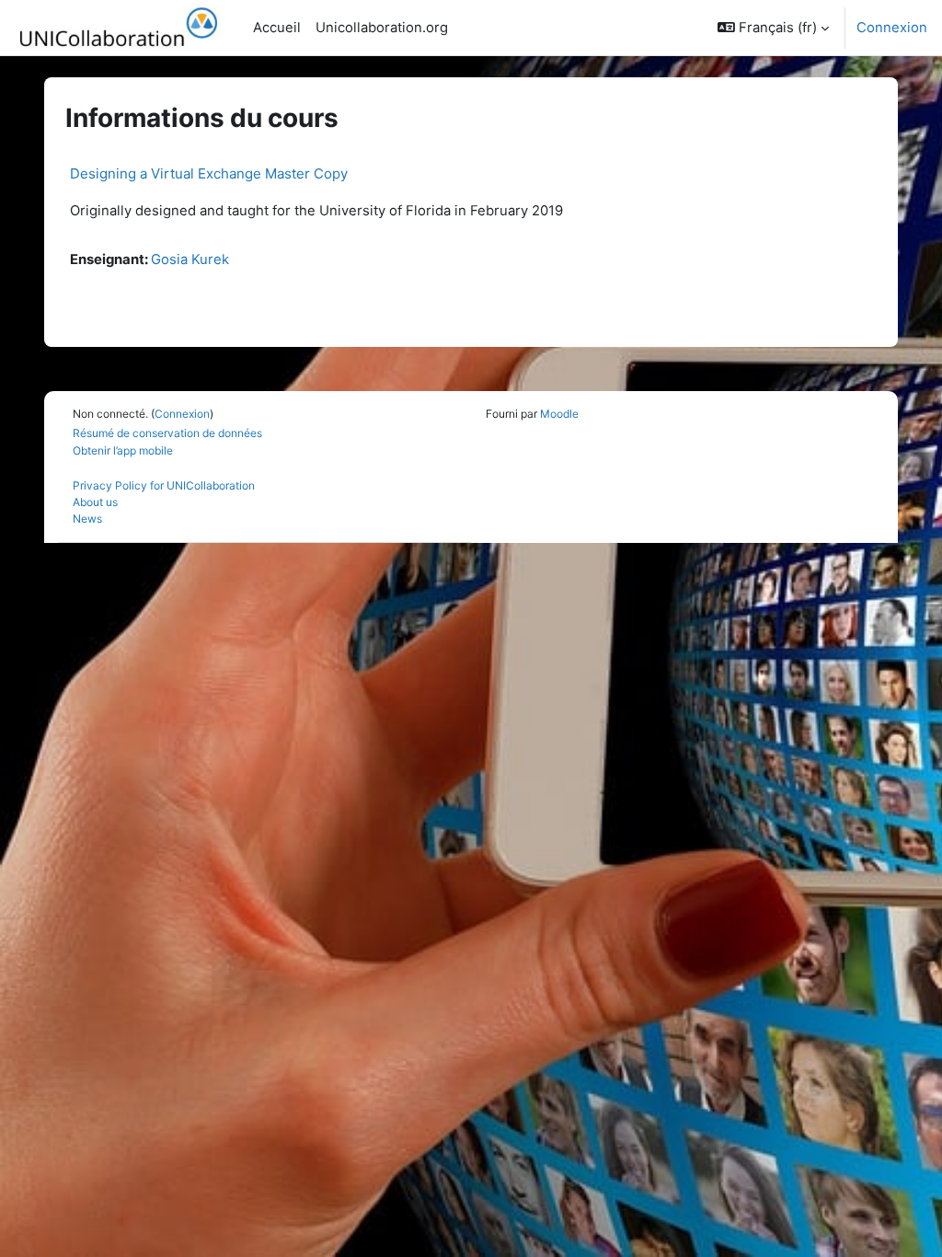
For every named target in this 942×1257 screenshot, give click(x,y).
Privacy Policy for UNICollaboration (164, 485)
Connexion (891, 27)
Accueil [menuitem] (277, 27)
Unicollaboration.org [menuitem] (382, 27)
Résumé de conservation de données (167, 433)
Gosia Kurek (190, 259)
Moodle (559, 414)
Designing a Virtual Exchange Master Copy (209, 173)
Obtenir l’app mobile (123, 450)
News (87, 518)
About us (95, 502)
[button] (773, 27)
